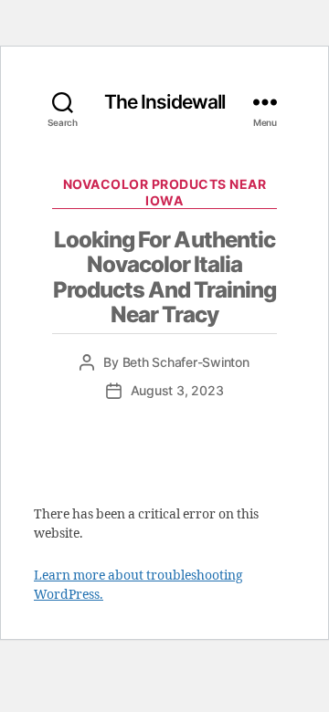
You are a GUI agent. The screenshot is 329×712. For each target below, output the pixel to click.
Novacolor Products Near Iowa (165, 192)
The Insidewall (165, 101)
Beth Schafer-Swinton (185, 362)
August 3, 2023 (177, 390)
